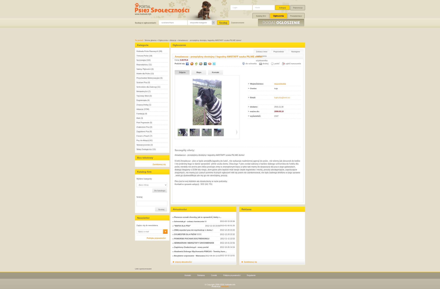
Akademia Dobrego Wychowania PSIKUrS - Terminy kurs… (200, 251)
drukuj (265, 64)
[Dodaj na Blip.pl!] (209, 63)
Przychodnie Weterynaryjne (148, 78)
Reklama (201, 275)
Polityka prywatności (156, 238)
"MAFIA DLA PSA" (182, 226)
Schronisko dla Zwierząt (146, 87)
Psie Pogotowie (142, 123)
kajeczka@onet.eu (282, 98)
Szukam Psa (141, 82)
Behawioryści (142, 91)
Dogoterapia (141, 100)
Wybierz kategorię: (144, 179)
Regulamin (251, 275)
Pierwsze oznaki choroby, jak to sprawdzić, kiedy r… (197, 217)
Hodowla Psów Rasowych (147, 51)
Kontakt (215, 72)
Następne (295, 52)
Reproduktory (142, 65)
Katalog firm (261, 16)
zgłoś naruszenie (293, 64)
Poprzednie (278, 52)
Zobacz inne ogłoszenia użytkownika (261, 52)
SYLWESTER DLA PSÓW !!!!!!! (187, 234)
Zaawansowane (237, 23)
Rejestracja (297, 8)
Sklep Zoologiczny (144, 149)
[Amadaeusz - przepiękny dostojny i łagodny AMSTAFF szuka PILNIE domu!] (207, 124)
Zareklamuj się (159, 164)
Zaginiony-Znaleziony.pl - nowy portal (191, 247)
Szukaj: (139, 197)
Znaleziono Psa (142, 127)
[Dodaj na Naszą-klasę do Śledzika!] (205, 63)
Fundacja (140, 114)
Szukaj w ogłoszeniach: (145, 23)
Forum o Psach (142, 136)
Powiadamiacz (296, 16)
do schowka (251, 64)
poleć (276, 64)
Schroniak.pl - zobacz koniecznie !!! (190, 221)
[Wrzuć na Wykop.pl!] (200, 63)
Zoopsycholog (142, 105)
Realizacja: (220, 286)
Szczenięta (141, 60)
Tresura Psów (142, 56)
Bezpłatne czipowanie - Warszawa (189, 256)
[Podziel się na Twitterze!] (214, 63)
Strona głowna (150, 40)
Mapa (198, 72)
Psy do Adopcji (142, 140)
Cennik (214, 275)
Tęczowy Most (142, 96)
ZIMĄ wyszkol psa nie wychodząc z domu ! (193, 230)
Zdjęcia (182, 72)
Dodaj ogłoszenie (281, 22)
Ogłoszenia (278, 16)
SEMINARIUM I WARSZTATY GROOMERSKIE (194, 243)
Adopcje (173, 40)
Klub (138, 118)
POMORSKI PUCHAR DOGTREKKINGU (191, 239)
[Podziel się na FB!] (187, 63)
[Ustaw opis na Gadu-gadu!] (192, 63)
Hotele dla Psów (143, 74)
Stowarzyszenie (143, 145)
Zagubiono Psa (142, 131)
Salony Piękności (143, 69)
